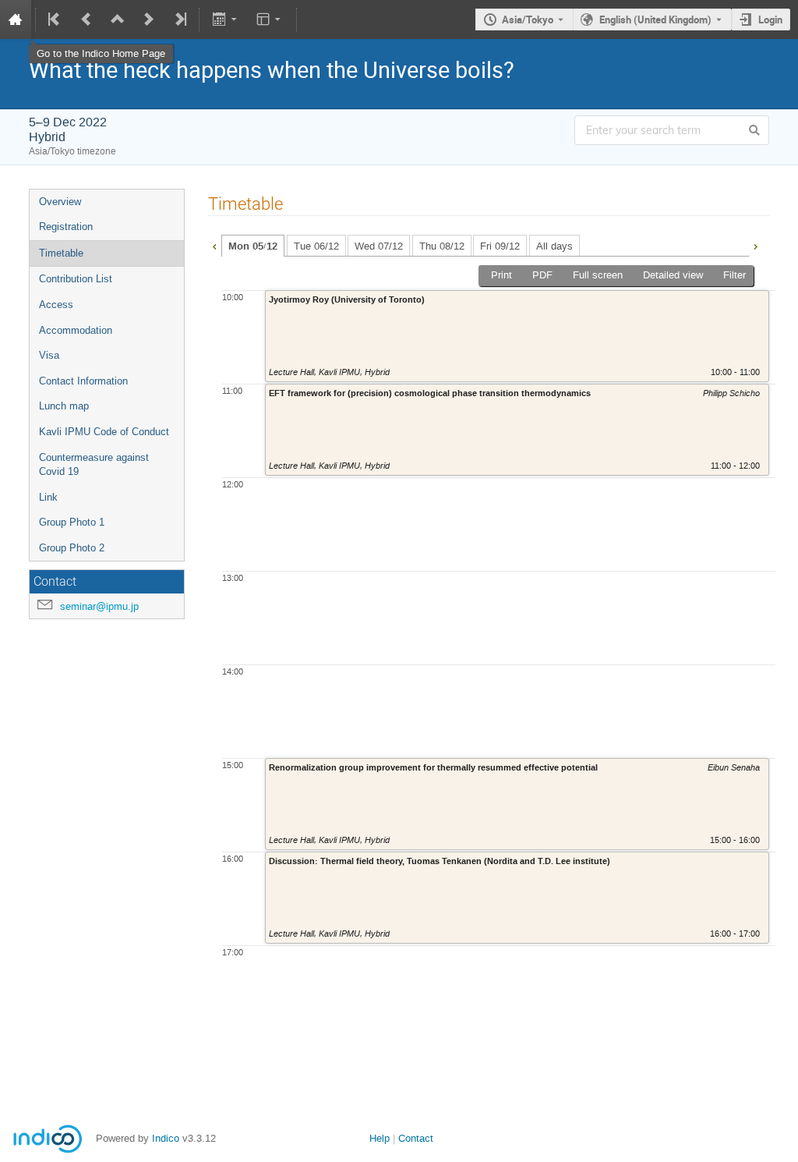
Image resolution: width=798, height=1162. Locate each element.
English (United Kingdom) (655, 19)
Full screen (598, 275)
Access (56, 304)
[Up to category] (117, 19)
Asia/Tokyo (527, 19)
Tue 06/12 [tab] (316, 246)
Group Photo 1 (71, 522)
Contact (415, 1138)
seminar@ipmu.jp (99, 606)
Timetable (61, 253)
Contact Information (83, 381)
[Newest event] (179, 19)
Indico (165, 1138)
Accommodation (75, 330)
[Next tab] (755, 245)
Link (48, 497)
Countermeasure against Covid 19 (94, 465)
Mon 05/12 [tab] (252, 246)
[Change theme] (270, 19)
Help (379, 1138)
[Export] (225, 19)
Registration (66, 226)
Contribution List (75, 279)
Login (770, 19)
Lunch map (64, 406)
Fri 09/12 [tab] (500, 246)
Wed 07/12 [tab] (379, 246)
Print (501, 275)
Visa (49, 355)
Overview (60, 201)
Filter (734, 275)
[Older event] (86, 19)
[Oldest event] (55, 19)
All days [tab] (554, 246)
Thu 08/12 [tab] (441, 246)
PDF (542, 275)
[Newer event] (148, 19)
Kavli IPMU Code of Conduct (104, 432)
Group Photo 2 (71, 548)
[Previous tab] (214, 245)
